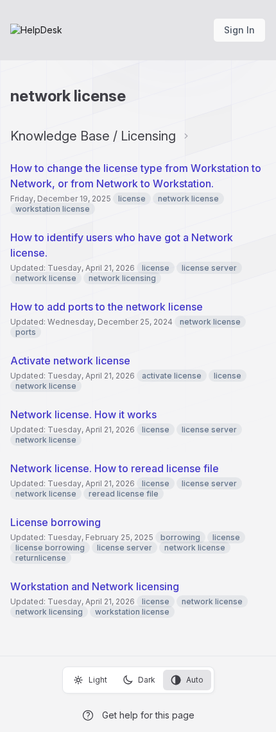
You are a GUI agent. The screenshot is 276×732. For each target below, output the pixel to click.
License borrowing (55, 522)
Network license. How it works (83, 414)
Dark (146, 680)
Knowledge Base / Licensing (93, 136)
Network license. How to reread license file (114, 468)
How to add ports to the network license (106, 306)
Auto (194, 680)
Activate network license (70, 360)
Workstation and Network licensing (94, 586)
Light (98, 680)
